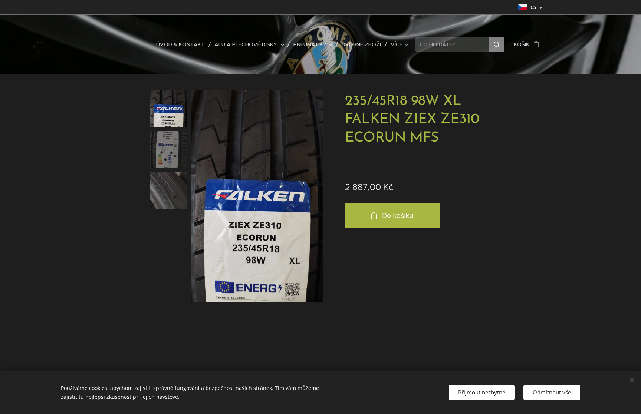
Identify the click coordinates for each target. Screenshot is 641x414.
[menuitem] (182, 44)
